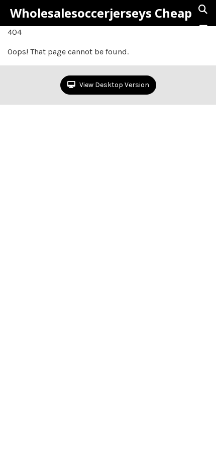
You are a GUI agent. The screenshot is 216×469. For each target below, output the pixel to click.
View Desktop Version (113, 85)
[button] (203, 28)
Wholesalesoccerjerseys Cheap (101, 13)
